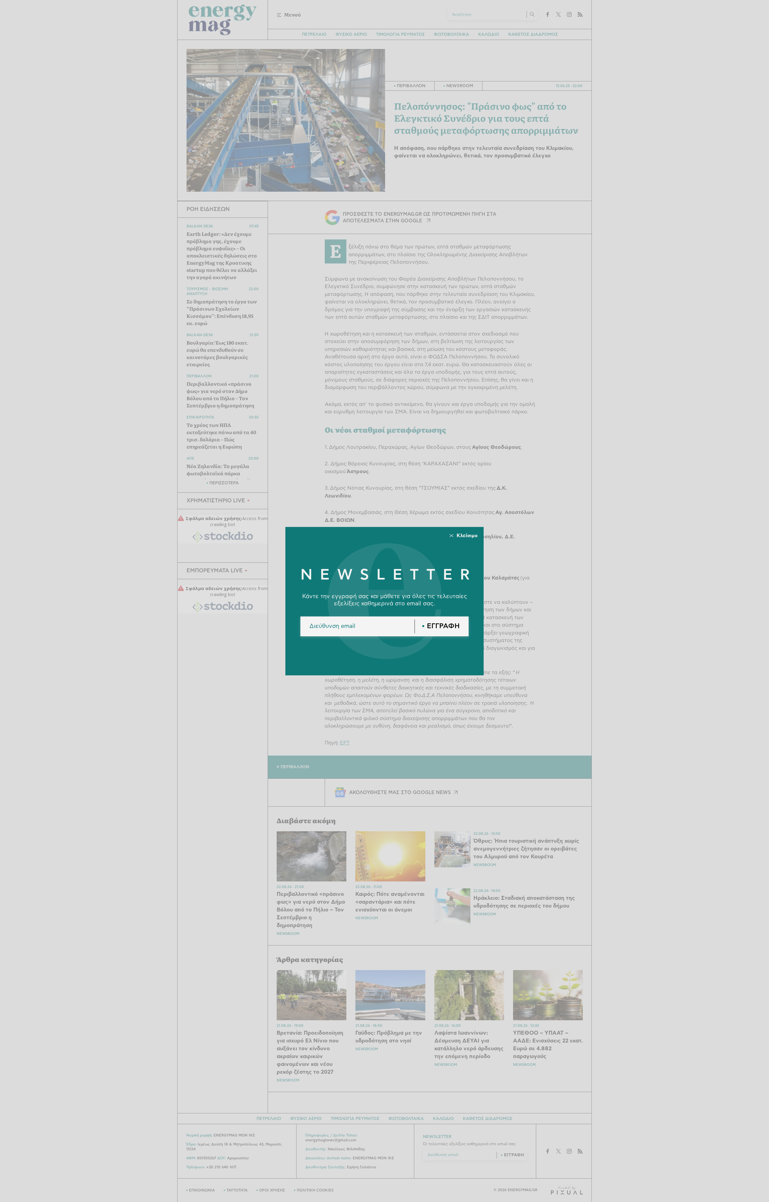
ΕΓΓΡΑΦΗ (443, 626)
